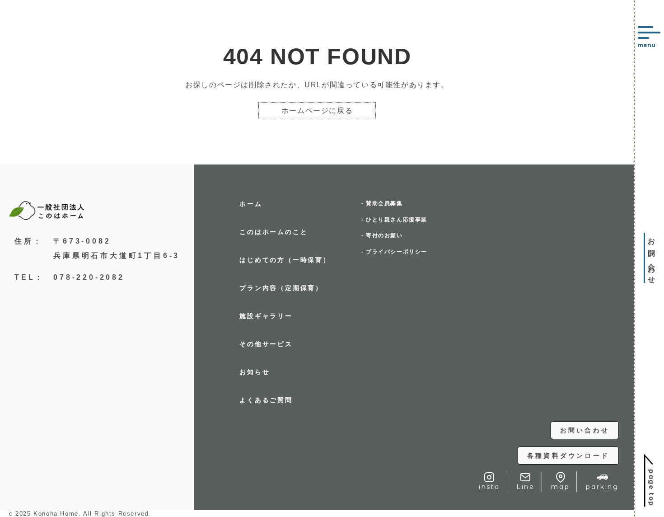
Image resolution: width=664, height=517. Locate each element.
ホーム (250, 204)
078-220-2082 (89, 277)
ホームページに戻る (317, 110)
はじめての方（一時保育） (285, 260)
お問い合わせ (584, 430)
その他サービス (266, 344)
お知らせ (254, 372)
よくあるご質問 (266, 400)
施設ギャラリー (266, 316)
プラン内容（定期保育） (281, 288)
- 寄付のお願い (382, 235)
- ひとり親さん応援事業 (394, 219)
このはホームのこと (273, 232)
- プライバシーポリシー (394, 251)
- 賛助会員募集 (382, 203)
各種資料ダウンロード (568, 455)
